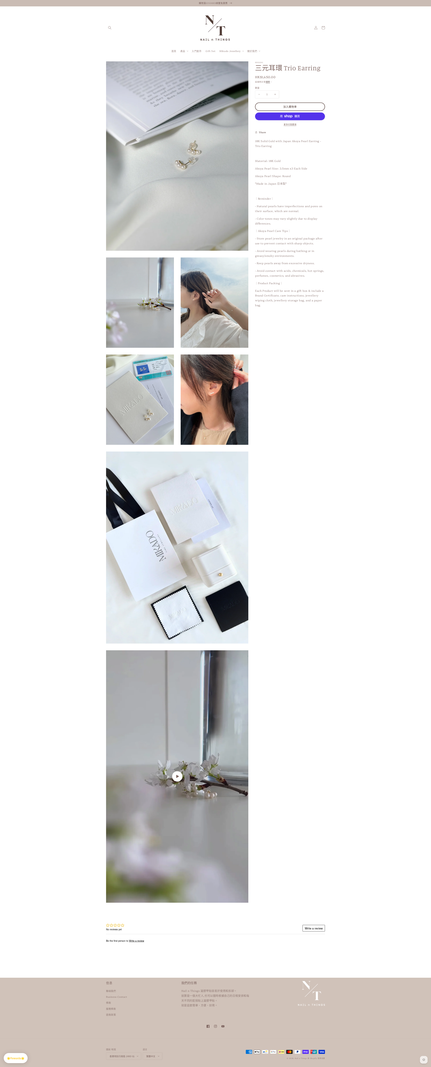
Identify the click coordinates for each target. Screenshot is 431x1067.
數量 (257, 87)
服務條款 (111, 1008)
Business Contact (116, 996)
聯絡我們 (111, 991)
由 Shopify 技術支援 (316, 1058)
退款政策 (111, 1014)
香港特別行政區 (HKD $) (122, 1056)
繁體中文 (150, 1056)
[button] (109, 27)
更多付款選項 (290, 124)
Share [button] (262, 132)
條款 (108, 1002)
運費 (268, 81)
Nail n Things (301, 1058)
